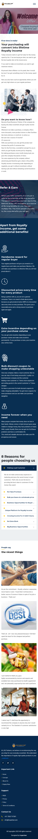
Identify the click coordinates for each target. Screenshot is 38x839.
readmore (5, 758)
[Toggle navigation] (34, 4)
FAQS (4, 795)
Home (4, 774)
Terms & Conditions (9, 805)
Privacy (5, 799)
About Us (5, 781)
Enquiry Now (6, 784)
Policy (4, 802)
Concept (5, 777)
